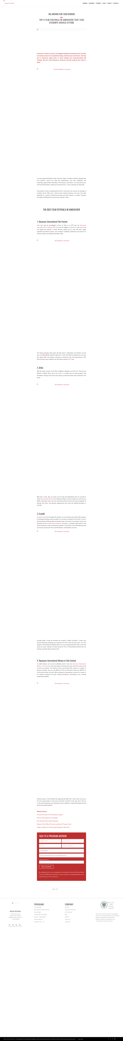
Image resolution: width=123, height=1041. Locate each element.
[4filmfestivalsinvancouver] (61, 40)
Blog (61, 17)
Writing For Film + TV (39, 921)
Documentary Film (38, 919)
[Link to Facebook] (108, 1039)
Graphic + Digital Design (40, 917)
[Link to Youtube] (115, 1039)
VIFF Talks (71, 359)
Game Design (37, 912)
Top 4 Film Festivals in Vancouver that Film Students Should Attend (61, 21)
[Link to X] (110, 1039)
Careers (67, 917)
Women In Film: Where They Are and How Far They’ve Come (54, 824)
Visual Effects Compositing (40, 914)
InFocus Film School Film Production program (50, 815)
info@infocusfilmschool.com (15, 917)
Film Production (37, 907)
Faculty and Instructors (70, 909)
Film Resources (68, 912)
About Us (67, 907)
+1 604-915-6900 (15, 919)
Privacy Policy (80, 1039)
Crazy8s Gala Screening (54, 523)
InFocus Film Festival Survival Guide (47, 818)
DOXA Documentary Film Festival (46, 499)
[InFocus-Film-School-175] (9, 3)
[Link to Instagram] (113, 1039)
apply (44, 647)
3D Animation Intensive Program (41, 909)
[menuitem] (85, 3)
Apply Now (67, 921)
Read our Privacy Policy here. (51, 876)
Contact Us (67, 919)
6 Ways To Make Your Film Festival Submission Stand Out (53, 827)
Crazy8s (39, 517)
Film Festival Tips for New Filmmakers (47, 821)
